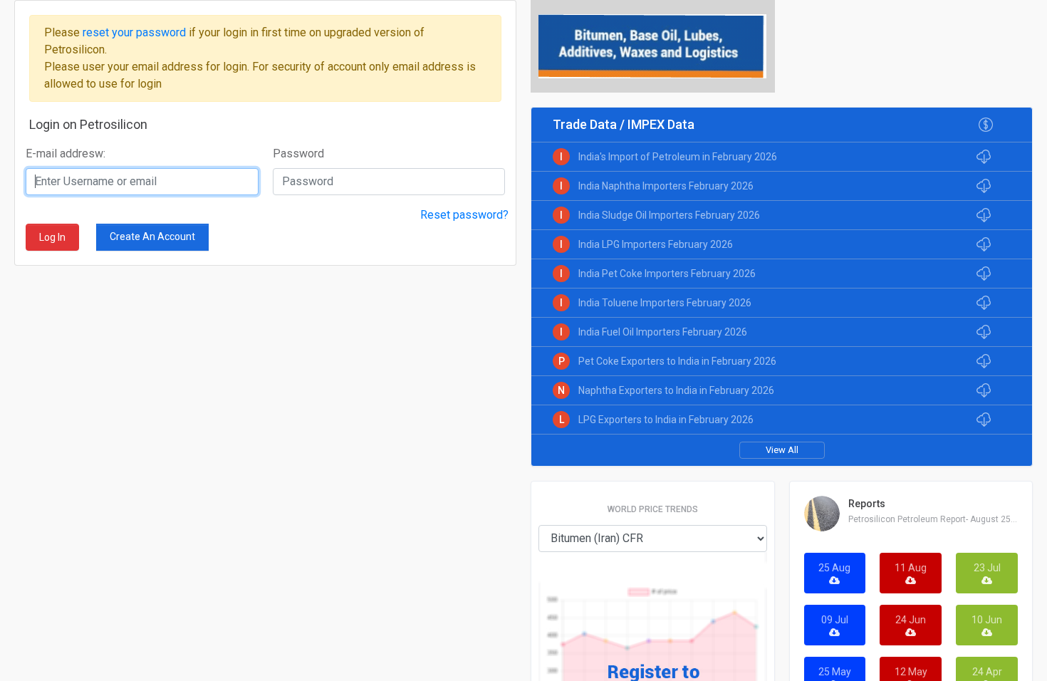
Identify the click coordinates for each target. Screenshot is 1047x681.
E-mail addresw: (65, 153)
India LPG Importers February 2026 (655, 244)
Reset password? (464, 215)
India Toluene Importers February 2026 (664, 302)
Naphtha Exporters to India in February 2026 (676, 390)
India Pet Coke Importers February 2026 (667, 273)
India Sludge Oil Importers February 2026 (669, 215)
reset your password (136, 32)
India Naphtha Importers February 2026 (666, 186)
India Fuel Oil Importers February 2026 (662, 332)
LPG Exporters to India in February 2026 (666, 419)
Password (298, 153)
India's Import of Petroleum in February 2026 (677, 156)
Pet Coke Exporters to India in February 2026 (677, 361)
